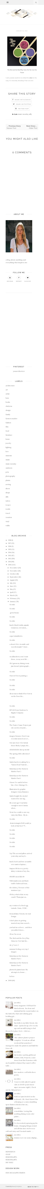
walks (8, 526)
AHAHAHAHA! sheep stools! (19, 750)
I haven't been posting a (18, 676)
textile (8, 509)
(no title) (17, 1003)
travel (8, 513)
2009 (10, 980)
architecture (10, 386)
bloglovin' (27, 281)
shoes (8, 488)
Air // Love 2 (14, 945)
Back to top (32, 1186)
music (8, 460)
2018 (9, 540)
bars (7, 398)
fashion (8, 423)
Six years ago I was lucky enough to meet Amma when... (19, 805)
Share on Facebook (23, 99)
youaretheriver (19, 371)
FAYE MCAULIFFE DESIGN (15, 1173)
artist (8, 394)
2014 (9, 552)
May (11, 589)
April (11, 592)
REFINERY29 (10, 1152)
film (7, 427)
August (12, 580)
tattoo (8, 501)
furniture (9, 435)
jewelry (8, 443)
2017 (9, 543)
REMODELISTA (11, 1157)
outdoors (9, 468)
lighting (8, 447)
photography (10, 476)
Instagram (10, 281)
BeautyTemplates (17, 1186)
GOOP (8, 1154)
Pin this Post (23, 108)
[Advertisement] (14, 326)
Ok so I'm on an (15, 934)
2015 (9, 549)
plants (8, 480)
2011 (9, 562)
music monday (23, 114)
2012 (9, 559)
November (14, 571)
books (8, 402)
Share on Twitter (23, 104)
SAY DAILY (9, 1162)
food (7, 431)
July (11, 583)
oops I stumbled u (16, 636)
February (13, 598)
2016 (9, 546)
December (14, 568)
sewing (8, 484)
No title (12, 605)
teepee (8, 505)
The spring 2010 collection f (20, 754)
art (7, 390)
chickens (9, 406)
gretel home (14, 613)
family (8, 414)
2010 (9, 565)
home (8, 439)
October (13, 574)
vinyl (7, 521)
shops (8, 493)
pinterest (19, 281)
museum (9, 456)
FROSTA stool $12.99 (17, 877)
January (12, 601)
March (12, 595)
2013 (9, 555)
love (7, 451)
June (11, 586)
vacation (9, 517)
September (14, 577)
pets (7, 472)
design (8, 410)
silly (30, 114)
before (12, 976)
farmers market (11, 419)
